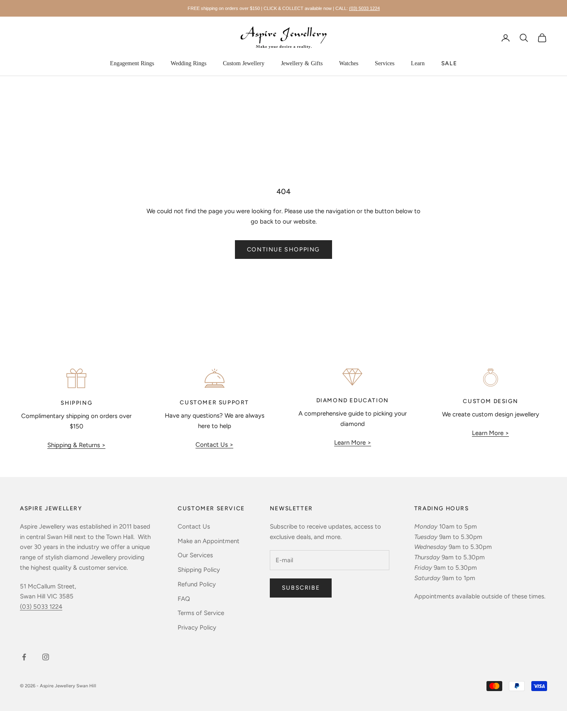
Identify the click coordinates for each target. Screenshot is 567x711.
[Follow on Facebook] (24, 657)
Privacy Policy (197, 627)
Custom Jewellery (243, 63)
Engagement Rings (132, 63)
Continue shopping (283, 249)
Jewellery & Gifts (302, 63)
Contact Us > (214, 444)
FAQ (184, 599)
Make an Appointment (209, 541)
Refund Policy (197, 584)
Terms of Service (201, 613)
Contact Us (194, 526)
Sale (449, 63)
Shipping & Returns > (76, 445)
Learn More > (352, 442)
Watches (348, 63)
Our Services (195, 555)
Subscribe (301, 587)
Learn (418, 63)
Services (384, 63)
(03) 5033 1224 (364, 8)
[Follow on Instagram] (46, 657)
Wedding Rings (188, 63)
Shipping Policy (199, 569)
